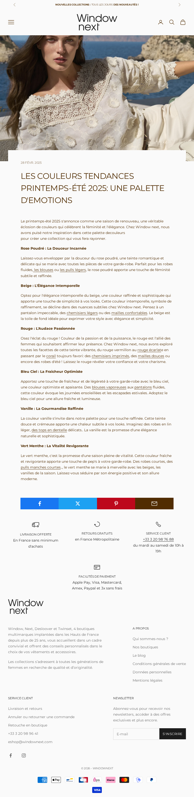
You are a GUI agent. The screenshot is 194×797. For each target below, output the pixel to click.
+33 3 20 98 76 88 (158, 539)
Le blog (139, 655)
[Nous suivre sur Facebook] (10, 755)
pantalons (143, 387)
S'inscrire (173, 734)
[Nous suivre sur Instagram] (23, 755)
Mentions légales (147, 680)
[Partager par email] (154, 503)
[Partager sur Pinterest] (116, 503)
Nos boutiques (145, 647)
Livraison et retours (25, 708)
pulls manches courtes (41, 467)
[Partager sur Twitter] (78, 503)
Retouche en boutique (27, 725)
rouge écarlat (149, 350)
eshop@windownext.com (30, 742)
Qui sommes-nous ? (150, 639)
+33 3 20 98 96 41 (23, 733)
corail (51, 356)
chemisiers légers (82, 313)
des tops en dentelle (49, 430)
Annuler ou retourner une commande (41, 717)
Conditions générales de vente (159, 663)
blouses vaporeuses (109, 387)
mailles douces (151, 356)
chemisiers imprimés (110, 356)
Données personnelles (152, 672)
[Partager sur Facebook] (40, 503)
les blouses (43, 270)
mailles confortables (129, 313)
